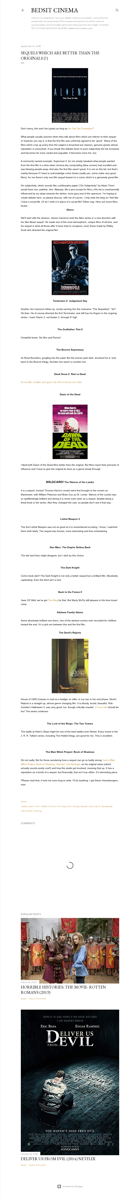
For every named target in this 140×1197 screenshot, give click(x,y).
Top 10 (97, 806)
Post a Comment (37, 998)
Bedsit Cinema (54, 10)
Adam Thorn (34, 806)
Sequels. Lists (86, 806)
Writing (37, 811)
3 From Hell (101, 707)
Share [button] (23, 801)
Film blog (61, 806)
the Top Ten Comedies (80, 128)
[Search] (117, 9)
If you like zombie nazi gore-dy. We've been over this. (51, 382)
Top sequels (106, 806)
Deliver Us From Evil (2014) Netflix (58, 1158)
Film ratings (73, 806)
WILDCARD (27, 811)
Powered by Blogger (73, 1186)
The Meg (53, 600)
